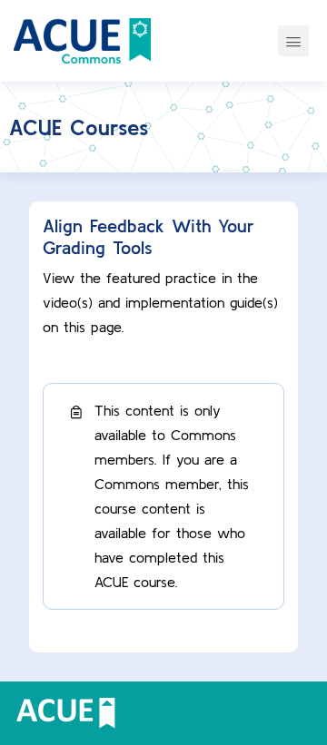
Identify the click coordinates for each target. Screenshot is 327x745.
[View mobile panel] (293, 41)
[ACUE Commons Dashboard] (82, 41)
